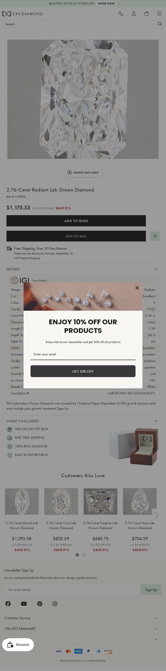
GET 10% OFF (83, 371)
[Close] (137, 288)
